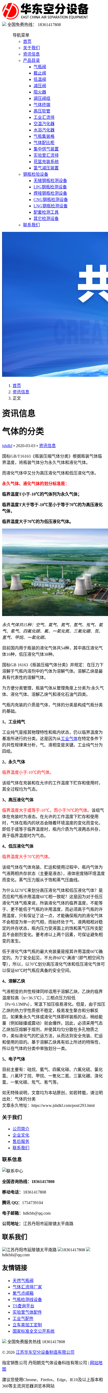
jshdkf (7, 445)
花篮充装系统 (46, 161)
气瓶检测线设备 (27, 1299)
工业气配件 (23, 1318)
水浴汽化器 (44, 130)
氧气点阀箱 (23, 1293)
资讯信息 (31, 54)
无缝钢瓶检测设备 (50, 180)
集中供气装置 (46, 149)
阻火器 (40, 92)
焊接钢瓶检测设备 (50, 193)
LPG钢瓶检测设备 (50, 187)
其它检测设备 (46, 218)
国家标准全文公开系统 (34, 1331)
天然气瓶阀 (23, 1280)
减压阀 (40, 86)
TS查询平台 (23, 1306)
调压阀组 (42, 98)
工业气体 (69, 738)
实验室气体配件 (27, 1312)
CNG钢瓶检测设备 (51, 199)
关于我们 (31, 48)
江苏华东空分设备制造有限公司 (45, 1352)
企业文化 (21, 1135)
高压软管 (42, 111)
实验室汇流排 (46, 155)
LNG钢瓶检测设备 (51, 206)
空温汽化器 (44, 123)
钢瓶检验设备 (35, 174)
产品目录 (31, 60)
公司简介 (21, 1129)
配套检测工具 (46, 212)
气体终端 (42, 104)
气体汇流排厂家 (27, 1287)
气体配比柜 (44, 142)
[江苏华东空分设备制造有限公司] (45, 18)
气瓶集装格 (44, 136)
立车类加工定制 (27, 1325)
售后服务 (21, 1141)
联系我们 (31, 225)
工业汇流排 (44, 117)
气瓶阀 (40, 67)
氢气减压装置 (46, 168)
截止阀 (40, 73)
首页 (27, 41)
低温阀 (40, 79)
